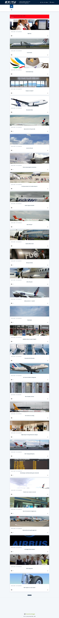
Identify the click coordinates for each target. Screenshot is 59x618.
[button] (47, 35)
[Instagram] (44, 2)
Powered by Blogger (30, 614)
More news (30, 595)
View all (12, 17)
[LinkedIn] (46, 2)
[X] (42, 2)
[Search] (50, 2)
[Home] (11, 6)
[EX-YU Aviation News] (10, 2)
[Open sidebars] (11, 9)
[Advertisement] (29, 605)
